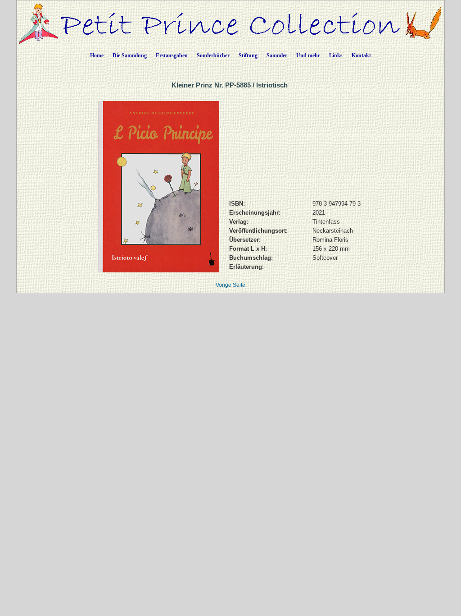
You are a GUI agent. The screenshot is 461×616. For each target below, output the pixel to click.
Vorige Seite (230, 285)
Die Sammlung (130, 55)
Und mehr (308, 55)
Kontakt (361, 55)
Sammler (277, 55)
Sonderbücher (213, 55)
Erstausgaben (172, 55)
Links (336, 55)
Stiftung (248, 55)
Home (97, 55)
